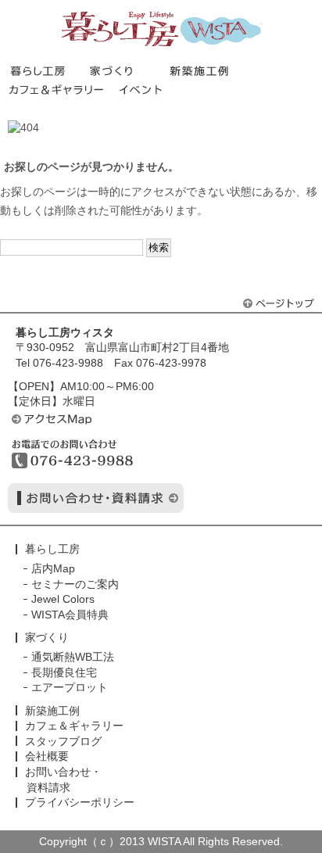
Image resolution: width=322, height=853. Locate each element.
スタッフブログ (63, 741)
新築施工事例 (209, 71)
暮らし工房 (161, 29)
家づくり (129, 71)
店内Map (53, 568)
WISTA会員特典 (70, 614)
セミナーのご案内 (75, 584)
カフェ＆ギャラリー (63, 89)
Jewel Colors (63, 599)
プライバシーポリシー (79, 802)
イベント (143, 89)
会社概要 (47, 756)
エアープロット (69, 687)
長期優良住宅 (64, 672)
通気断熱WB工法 (72, 657)
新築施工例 (52, 710)
